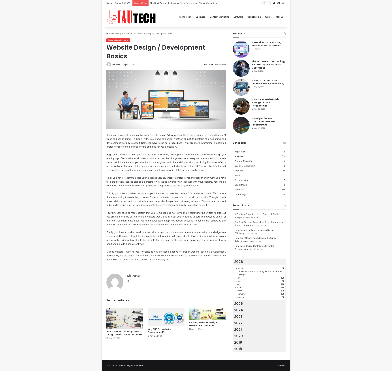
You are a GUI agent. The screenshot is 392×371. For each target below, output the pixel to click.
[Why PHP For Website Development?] (166, 317)
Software (238, 16)
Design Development (126, 33)
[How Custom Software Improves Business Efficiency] (241, 87)
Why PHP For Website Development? (159, 331)
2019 (238, 342)
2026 (238, 261)
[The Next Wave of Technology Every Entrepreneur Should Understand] (241, 68)
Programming (241, 180)
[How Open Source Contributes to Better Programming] (241, 125)
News (237, 175)
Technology (185, 16)
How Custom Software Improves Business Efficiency (268, 82)
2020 (238, 336)
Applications (241, 151)
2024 (238, 310)
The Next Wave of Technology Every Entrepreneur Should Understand (268, 64)
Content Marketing (219, 16)
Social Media (254, 16)
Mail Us (279, 16)
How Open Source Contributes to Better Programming (264, 121)
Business (200, 16)
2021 (238, 329)
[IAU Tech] (132, 16)
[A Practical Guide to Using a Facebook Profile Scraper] (241, 49)
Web (267, 16)
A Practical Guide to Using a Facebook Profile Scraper (267, 44)
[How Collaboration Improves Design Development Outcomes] (124, 318)
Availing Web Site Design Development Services (203, 324)
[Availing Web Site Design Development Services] (207, 314)
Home (111, 33)
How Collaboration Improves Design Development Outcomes (124, 333)
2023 (238, 316)
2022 (238, 323)
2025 (238, 303)
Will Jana (116, 65)
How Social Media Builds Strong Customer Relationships (265, 102)
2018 (238, 349)
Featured (239, 170)
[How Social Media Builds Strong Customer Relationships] (241, 106)
